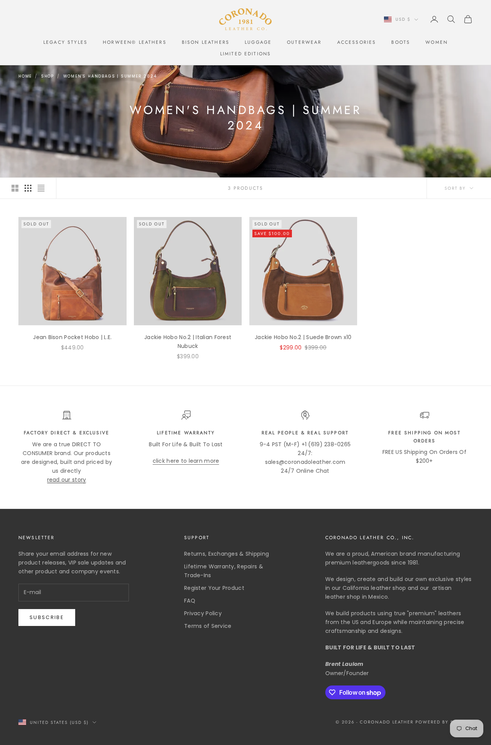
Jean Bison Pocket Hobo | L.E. (72, 337)
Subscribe (47, 617)
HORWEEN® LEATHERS (134, 42)
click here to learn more (186, 461)
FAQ (189, 600)
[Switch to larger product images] (15, 188)
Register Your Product (214, 588)
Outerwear (304, 42)
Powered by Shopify (444, 722)
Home (25, 76)
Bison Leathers (205, 42)
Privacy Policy (203, 613)
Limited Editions (245, 53)
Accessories (356, 42)
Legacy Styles (65, 42)
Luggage (258, 42)
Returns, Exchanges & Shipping (226, 554)
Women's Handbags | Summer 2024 (110, 76)
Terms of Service (207, 626)
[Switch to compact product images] (41, 188)
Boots (400, 42)
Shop (47, 76)
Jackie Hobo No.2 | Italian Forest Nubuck (187, 341)
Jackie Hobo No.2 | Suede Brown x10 (303, 337)
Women (436, 42)
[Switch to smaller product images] (28, 188)
